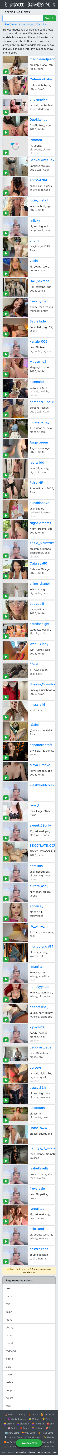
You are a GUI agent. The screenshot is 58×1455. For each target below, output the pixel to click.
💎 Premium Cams (13, 1437)
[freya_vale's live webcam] (15, 1194)
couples (10, 1390)
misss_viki (37, 704)
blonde (10, 1343)
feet (8, 1405)
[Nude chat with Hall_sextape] (15, 287)
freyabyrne (38, 301)
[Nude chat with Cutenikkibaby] (15, 85)
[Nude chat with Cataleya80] (15, 569)
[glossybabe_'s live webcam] (15, 428)
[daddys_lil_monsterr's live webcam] (15, 1154)
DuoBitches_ (39, 120)
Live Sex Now (29, 1443)
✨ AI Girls (49, 1437)
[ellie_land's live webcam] (15, 1235)
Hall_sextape (39, 281)
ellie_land (37, 1229)
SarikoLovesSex (42, 160)
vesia (34, 261)
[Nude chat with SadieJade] (15, 327)
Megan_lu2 (38, 362)
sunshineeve (39, 503)
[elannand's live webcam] (15, 388)
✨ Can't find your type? (29, 1271)
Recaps (33, 1452)
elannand (37, 382)
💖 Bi (47, 1428)
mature (10, 1296)
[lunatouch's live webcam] (15, 1114)
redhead (11, 1351)
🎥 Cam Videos (11, 1446)
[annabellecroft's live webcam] (15, 751)
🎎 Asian (8, 1414)
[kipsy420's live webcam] (15, 1033)
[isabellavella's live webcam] (15, 1174)
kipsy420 (37, 1027)
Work (26, 1452)
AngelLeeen (39, 442)
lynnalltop (37, 1209)
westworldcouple (43, 785)
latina (9, 1319)
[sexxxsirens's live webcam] (15, 1255)
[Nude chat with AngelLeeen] (15, 448)
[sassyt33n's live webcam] (15, 1094)
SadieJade (38, 321)
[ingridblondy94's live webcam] (15, 952)
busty (9, 1374)
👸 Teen (46, 1419)
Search (49, 18)
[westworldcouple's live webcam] (15, 791)
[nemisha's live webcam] (15, 872)
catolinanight (39, 624)
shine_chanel (40, 583)
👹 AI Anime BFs (46, 1442)
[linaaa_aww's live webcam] (15, 1134)
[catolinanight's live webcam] (15, 630)
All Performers (44, 1452)
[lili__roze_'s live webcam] (15, 932)
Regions (19, 1452)
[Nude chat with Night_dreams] (15, 529)
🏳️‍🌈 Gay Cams (28, 1432)
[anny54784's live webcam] (15, 186)
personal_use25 (42, 402)
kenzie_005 (38, 341)
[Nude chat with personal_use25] (15, 408)
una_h (34, 241)
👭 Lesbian (37, 1428)
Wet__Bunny (39, 644)
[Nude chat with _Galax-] (15, 731)
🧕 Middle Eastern (17, 1419)
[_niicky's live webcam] (15, 226)
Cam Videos (26, 24)
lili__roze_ (37, 926)
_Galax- (35, 725)
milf (8, 1304)
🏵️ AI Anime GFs (12, 1442)
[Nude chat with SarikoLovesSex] (15, 166)
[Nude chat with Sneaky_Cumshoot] (15, 690)
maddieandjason (42, 59)
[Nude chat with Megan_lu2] (15, 368)
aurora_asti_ (39, 886)
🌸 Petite (12, 1428)
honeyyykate (39, 987)
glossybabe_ (39, 422)
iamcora (36, 140)
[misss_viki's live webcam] (15, 711)
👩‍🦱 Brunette (23, 1423)
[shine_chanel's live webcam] (15, 590)
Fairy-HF (36, 483)
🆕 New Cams (12, 1432)
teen (8, 1288)
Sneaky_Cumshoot (44, 684)
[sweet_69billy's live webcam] (15, 831)
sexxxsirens (39, 1249)
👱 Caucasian (47, 1414)
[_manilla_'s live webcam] (15, 973)
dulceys (36, 1067)
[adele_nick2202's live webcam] (15, 549)
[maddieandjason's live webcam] (15, 65)
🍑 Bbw (50, 1423)
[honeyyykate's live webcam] (15, 993)
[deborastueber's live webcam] (15, 1053)
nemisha (36, 866)
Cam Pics (42, 24)
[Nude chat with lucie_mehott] (15, 206)
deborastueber (41, 1047)
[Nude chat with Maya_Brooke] (15, 771)
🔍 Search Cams (46, 1446)
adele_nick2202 (42, 543)
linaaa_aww (38, 1128)
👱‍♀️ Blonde (9, 1423)
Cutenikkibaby (41, 79)
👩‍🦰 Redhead (38, 1423)
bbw (8, 1366)
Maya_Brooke (40, 765)
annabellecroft (41, 745)
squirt (9, 1398)
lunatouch (37, 1108)
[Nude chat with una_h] (15, 247)
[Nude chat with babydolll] (15, 610)
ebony (9, 1327)
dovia (34, 664)
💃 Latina (33, 1414)
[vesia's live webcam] (15, 267)
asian (9, 1311)
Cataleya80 (38, 563)
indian (9, 1335)
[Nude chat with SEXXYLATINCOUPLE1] (15, 852)
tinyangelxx (38, 99)
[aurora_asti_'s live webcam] (15, 892)
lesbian (10, 1382)
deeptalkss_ (39, 1007)
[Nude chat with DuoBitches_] (15, 126)
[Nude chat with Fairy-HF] (15, 489)
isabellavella (39, 1168)
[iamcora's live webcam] (15, 146)
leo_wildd (37, 462)
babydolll (37, 604)
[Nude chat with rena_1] (15, 811)
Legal (54, 1452)
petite (9, 1358)
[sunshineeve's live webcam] (15, 509)
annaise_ (36, 906)
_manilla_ (37, 967)
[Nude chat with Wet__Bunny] (15, 650)
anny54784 (38, 180)
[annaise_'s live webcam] (15, 912)
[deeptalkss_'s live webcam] (15, 1013)
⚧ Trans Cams (45, 1432)
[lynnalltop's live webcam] (15, 1215)
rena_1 (34, 805)
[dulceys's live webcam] (15, 1073)
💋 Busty (24, 1428)
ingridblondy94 (41, 946)
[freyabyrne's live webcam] (15, 307)
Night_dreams (40, 523)
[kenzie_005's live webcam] (15, 347)
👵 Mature (34, 1419)
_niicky (35, 220)
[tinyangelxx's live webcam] (15, 105)
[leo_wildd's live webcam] (15, 468)
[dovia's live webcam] (15, 670)
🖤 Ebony (20, 1414)
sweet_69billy (40, 825)
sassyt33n (38, 1088)
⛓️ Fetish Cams (33, 1437)
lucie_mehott (39, 200)
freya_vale (37, 1188)
